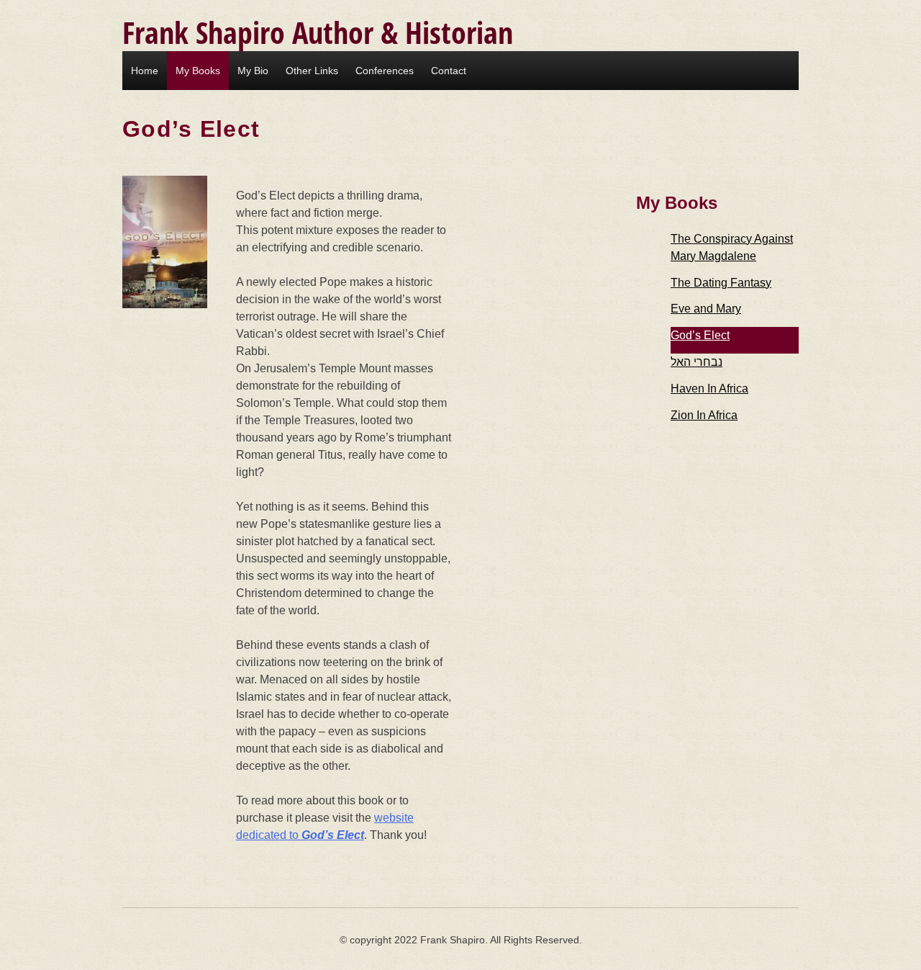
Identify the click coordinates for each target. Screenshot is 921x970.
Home (144, 70)
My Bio (252, 70)
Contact (448, 70)
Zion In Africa (704, 415)
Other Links (312, 70)
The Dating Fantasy (721, 283)
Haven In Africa (709, 388)
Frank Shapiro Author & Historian (317, 32)
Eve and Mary (706, 308)
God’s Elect (700, 335)
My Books (198, 70)
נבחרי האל (696, 362)
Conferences (384, 70)
